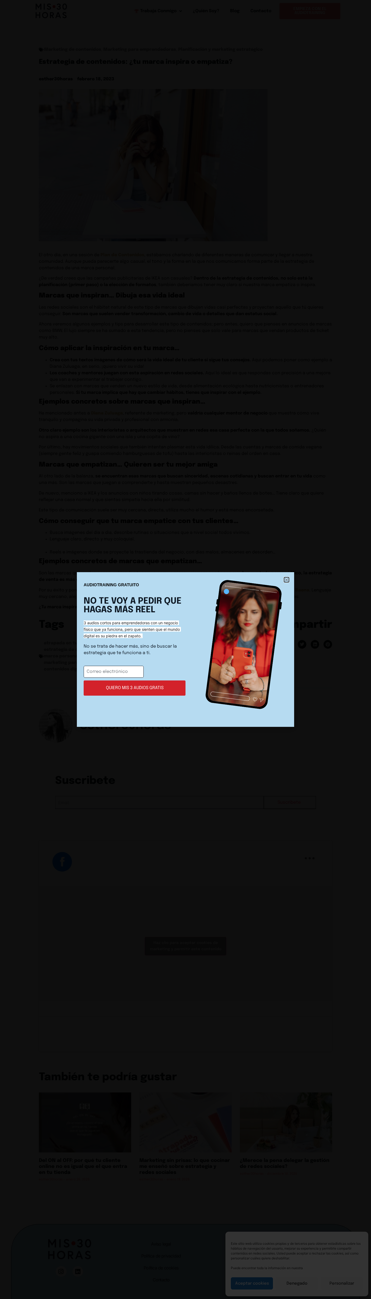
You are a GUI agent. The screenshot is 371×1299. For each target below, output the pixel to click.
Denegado (297, 1283)
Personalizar (341, 1283)
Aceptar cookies (252, 1283)
